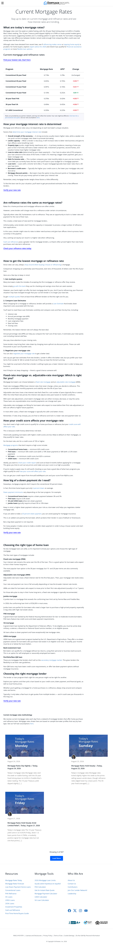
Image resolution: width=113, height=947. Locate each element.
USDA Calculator (41, 897)
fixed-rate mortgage (43, 382)
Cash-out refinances (10, 242)
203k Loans (9, 903)
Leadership (72, 893)
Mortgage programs (10, 445)
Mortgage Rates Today (13, 880)
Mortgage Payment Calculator (46, 893)
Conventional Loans (12, 890)
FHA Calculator (40, 887)
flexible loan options (24, 49)
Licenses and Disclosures (33, 936)
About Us (71, 880)
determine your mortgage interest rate (27, 132)
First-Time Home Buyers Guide (17, 913)
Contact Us (72, 884)
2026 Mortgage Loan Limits (45, 880)
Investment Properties (13, 907)
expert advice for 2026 (38, 47)
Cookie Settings (69, 936)
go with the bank (19, 286)
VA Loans (8, 897)
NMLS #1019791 (18, 936)
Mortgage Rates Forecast (14, 884)
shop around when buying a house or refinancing (42, 265)
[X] (75, 910)
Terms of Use (58, 936)
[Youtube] (86, 910)
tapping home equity (71, 44)
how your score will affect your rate (33, 471)
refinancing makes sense (52, 44)
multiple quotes (14, 297)
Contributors (72, 887)
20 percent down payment (31, 514)
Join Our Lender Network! (77, 890)
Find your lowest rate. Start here (17, 60)
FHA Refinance (10, 893)
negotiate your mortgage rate (24, 353)
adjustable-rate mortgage (65, 382)
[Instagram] (80, 910)
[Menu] (2, 2)
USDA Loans (10, 900)
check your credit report (27, 463)
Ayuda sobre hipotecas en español (48, 884)
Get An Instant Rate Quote (44, 890)
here (38, 118)
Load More (56, 858)
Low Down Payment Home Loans (18, 887)
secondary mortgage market (51, 660)
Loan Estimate (58, 304)
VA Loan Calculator (42, 900)
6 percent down (38, 488)
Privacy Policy (47, 936)
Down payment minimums (13, 492)
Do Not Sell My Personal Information (88, 936)
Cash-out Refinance (12, 910)
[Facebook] (69, 910)
